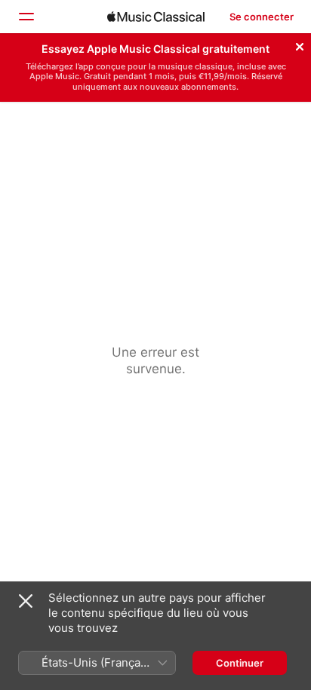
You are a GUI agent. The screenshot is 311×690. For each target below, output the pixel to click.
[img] (156, 16)
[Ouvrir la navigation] (25, 16)
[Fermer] (299, 44)
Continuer (239, 663)
